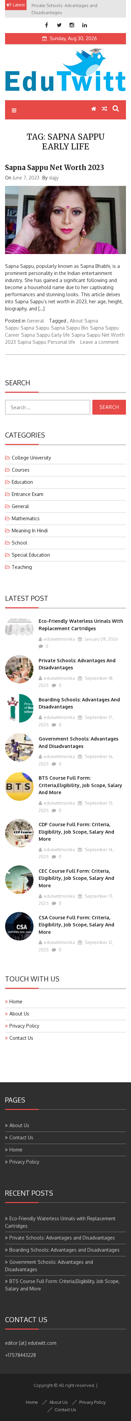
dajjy (54, 177)
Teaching (22, 567)
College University (31, 458)
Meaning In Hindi (30, 530)
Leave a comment (99, 342)
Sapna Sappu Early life (45, 335)
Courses (21, 470)
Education (22, 482)
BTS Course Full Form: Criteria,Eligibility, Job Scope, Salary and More (80, 785)
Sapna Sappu (34, 328)
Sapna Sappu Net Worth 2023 (54, 167)
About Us (19, 1013)
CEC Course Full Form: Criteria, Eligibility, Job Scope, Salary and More (76, 878)
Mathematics (26, 518)
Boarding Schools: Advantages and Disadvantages (64, 1250)
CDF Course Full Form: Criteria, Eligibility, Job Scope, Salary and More (76, 831)
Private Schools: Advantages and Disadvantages (62, 1238)
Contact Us (21, 1038)
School (19, 543)
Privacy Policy (24, 1026)
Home (16, 1001)
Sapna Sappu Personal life (46, 342)
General (35, 321)
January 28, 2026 (101, 639)
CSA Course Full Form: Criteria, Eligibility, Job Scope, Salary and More (76, 925)
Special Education (31, 555)
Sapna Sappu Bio (69, 328)
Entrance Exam (27, 494)
